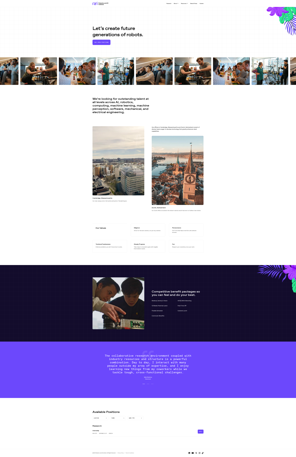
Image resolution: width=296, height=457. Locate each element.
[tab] (143, 384)
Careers (202, 3)
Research (168, 3)
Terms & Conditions (130, 452)
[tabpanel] (148, 368)
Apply (200, 431)
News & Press (193, 3)
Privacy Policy (121, 452)
